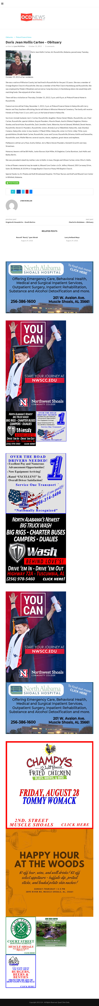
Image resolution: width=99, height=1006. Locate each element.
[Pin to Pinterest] (27, 192)
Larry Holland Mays (72, 237)
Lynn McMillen (19, 46)
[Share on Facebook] (19, 192)
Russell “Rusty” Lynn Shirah (27, 237)
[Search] (96, 3)
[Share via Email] (30, 192)
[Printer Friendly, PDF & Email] (12, 183)
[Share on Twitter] (23, 192)
